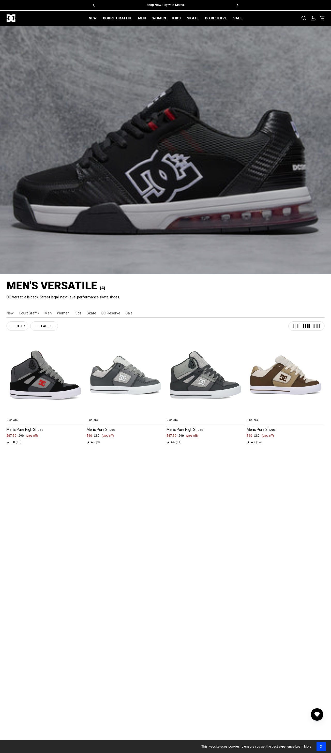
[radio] (13, 414)
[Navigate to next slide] (160, 414)
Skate (91, 313)
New (10, 313)
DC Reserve (110, 313)
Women (63, 313)
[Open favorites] (317, 714)
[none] (45, 414)
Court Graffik (29, 313)
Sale (129, 313)
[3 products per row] (297, 326)
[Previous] (94, 5)
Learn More (303, 746)
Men (48, 313)
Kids (78, 313)
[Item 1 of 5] (45, 375)
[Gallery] (45, 375)
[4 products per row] (306, 326)
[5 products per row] (316, 326)
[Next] (237, 5)
